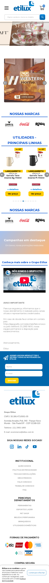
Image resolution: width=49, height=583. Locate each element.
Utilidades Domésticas (24, 525)
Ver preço (13, 194)
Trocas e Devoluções (25, 474)
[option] (24, 83)
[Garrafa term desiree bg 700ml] (13, 159)
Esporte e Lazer (24, 509)
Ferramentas (24, 505)
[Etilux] (24, 7)
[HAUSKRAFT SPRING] (24, 33)
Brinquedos (24, 521)
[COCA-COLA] (24, 124)
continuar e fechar (37, 573)
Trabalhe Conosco (24, 486)
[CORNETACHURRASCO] (9, 124)
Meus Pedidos (24, 478)
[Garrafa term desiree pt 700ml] (36, 159)
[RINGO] (40, 124)
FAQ (24, 490)
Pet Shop (24, 513)
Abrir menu (6, 8)
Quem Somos (24, 466)
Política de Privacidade (25, 470)
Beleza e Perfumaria (24, 517)
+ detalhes (13, 189)
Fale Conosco (24, 482)
